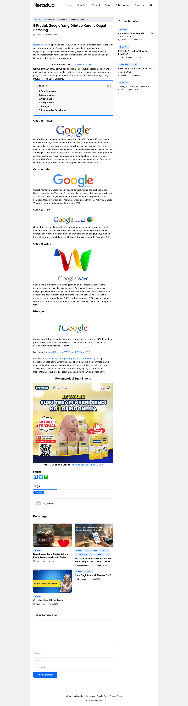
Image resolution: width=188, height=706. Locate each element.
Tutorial (96, 5)
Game (107, 5)
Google (39, 492)
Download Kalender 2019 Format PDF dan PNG (67, 352)
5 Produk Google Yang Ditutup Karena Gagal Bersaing (69, 358)
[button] (151, 5)
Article (44, 19)
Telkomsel (105, 550)
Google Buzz (47, 99)
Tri (92, 554)
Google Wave (47, 102)
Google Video (48, 95)
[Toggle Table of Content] (107, 86)
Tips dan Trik (81, 554)
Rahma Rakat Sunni (85, 565)
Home (69, 5)
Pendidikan (140, 5)
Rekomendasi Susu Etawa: (54, 110)
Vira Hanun (40, 604)
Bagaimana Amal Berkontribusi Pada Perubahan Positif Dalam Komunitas (50, 557)
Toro (37, 561)
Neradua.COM (40, 44)
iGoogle (45, 106)
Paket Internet (122, 5)
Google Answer (48, 91)
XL (108, 554)
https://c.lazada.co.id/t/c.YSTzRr (87, 464)
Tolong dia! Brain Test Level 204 (134, 86)
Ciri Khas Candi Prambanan (48, 600)
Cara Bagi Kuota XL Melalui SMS (93, 575)
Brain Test (82, 5)
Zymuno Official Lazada (83, 64)
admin (38, 35)
